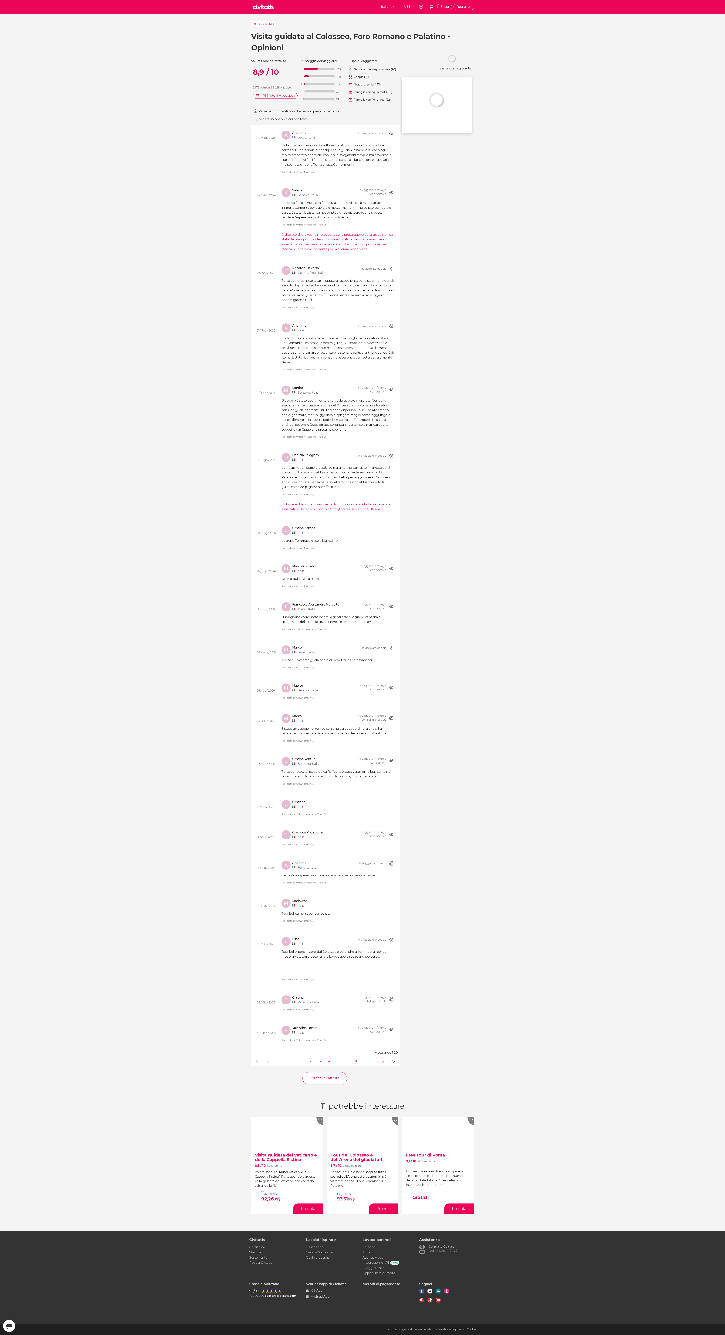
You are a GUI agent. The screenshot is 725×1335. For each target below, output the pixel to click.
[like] (319, 1121)
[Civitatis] (263, 7)
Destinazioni (315, 1247)
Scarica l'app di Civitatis (326, 1284)
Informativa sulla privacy (449, 1329)
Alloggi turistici (373, 1268)
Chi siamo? (257, 1247)
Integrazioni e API (375, 1262)
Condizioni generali (400, 1329)
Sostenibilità (258, 1257)
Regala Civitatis (260, 1262)
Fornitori (368, 1247)
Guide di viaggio (318, 1257)
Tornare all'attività (263, 23)
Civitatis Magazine (319, 1252)
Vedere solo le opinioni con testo (283, 119)
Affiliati (367, 1252)
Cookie (471, 1329)
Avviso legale (423, 1329)
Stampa (255, 1252)
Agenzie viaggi (373, 1257)
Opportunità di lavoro (378, 1273)
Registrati (464, 6)
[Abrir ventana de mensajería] (9, 1326)
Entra (444, 6)
